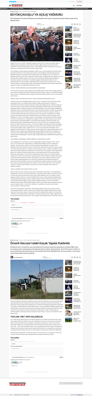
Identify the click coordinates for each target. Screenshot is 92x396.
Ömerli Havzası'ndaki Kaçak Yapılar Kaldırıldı (76, 29)
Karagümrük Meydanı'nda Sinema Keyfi (76, 42)
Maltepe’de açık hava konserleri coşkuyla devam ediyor (76, 80)
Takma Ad (13, 201)
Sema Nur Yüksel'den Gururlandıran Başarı (76, 60)
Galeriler (22, 1)
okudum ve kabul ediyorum (23, 218)
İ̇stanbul (21, 240)
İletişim (73, 1)
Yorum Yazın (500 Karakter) (16, 207)
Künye (70, 1)
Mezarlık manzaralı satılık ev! (77, 48)
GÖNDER (61, 218)
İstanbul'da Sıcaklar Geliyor (76, 54)
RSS (11, 394)
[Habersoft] (80, 394)
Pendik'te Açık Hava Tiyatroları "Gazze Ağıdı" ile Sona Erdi (77, 73)
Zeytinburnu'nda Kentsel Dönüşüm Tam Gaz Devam (77, 35)
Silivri (21, 11)
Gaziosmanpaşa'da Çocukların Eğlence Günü (77, 86)
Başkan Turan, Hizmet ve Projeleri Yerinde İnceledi (77, 320)
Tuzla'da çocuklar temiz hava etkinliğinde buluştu (77, 67)
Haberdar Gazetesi (14, 11)
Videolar (18, 1)
